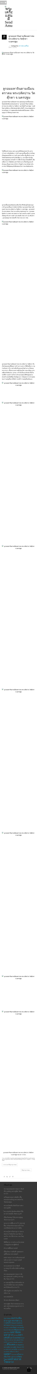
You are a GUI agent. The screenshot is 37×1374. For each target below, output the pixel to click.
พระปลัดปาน (8, 1158)
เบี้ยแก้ (17, 1351)
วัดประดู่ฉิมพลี (17, 1340)
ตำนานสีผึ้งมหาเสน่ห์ (11, 1248)
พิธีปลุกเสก (18, 1329)
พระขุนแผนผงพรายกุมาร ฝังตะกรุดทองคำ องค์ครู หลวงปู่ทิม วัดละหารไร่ (13, 1276)
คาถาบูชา (8, 1320)
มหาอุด (16, 1335)
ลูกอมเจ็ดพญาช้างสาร (21, 1159)
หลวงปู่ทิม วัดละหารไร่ (17, 1347)
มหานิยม (15, 1332)
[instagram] (30, 1368)
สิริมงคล (11, 1344)
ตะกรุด (15, 1320)
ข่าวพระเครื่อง (24, 46)
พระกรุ (14, 1325)
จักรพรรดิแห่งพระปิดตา (11, 1300)
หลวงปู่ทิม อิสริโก (7, 1349)
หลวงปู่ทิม (7, 1347)
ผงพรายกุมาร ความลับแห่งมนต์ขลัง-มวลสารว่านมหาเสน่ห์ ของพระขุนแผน (14, 1259)
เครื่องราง (12, 1351)
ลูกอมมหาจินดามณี (10, 1159)
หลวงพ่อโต (6, 1351)
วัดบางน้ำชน (10, 1340)
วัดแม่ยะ (15, 1342)
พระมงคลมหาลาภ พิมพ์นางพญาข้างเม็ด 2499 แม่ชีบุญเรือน (14, 1268)
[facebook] (27, 1368)
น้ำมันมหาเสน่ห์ (15, 1323)
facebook (4, 1176)
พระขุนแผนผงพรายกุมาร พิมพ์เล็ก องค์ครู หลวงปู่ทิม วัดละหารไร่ (14, 1191)
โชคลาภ (9, 1362)
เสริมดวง (20, 1354)
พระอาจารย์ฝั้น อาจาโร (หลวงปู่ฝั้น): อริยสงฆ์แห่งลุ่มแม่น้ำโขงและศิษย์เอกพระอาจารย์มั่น (14, 1225)
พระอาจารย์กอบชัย (9, 1330)
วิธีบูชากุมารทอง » (26, 1170)
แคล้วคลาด (14, 1359)
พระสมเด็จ (20, 1327)
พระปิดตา (13, 1327)
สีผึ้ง (16, 1345)
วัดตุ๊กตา (29, 1159)
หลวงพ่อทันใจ (8, 1297)
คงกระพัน (16, 1318)
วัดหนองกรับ (10, 1342)
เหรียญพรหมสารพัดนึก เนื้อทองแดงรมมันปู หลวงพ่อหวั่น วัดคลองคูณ (13, 1199)
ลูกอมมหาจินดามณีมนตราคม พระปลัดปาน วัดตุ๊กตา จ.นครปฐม (21, 39)
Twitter (7, 1176)
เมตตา (7, 1354)
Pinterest (12, 1176)
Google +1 (10, 1176)
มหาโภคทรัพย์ (15, 1337)
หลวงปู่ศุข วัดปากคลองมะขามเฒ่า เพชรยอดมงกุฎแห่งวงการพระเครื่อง (14, 1306)
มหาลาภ (8, 1334)
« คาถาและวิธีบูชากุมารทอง (10, 1164)
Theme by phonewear (9, 1369)
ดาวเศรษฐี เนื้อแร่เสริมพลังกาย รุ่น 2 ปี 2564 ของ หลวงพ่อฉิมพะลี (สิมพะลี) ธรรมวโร (14, 1284)
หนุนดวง (20, 1344)
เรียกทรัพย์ (14, 1354)
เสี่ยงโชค (7, 1356)
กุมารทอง (7, 1318)
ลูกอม (12, 1158)
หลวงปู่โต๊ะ (14, 1349)
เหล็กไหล (13, 1357)
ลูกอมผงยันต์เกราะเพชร (26, 1158)
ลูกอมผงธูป (17, 1158)
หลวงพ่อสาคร (21, 1349)
